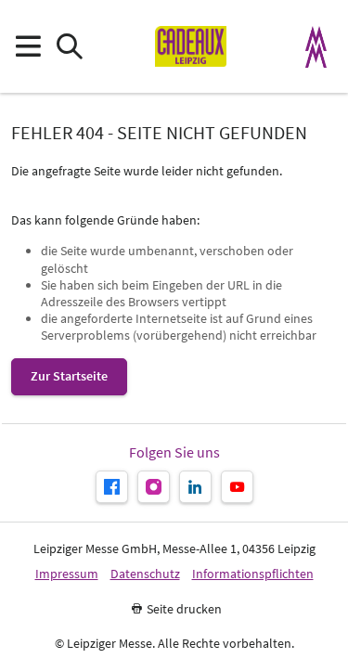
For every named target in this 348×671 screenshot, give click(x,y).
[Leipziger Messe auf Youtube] (237, 487)
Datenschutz (145, 574)
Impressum (66, 574)
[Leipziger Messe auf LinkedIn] (195, 487)
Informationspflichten (253, 574)
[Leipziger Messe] (316, 47)
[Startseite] (191, 46)
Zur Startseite (69, 376)
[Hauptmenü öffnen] (27, 47)
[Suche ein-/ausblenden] (69, 47)
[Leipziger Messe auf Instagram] (153, 487)
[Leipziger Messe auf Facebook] (112, 487)
